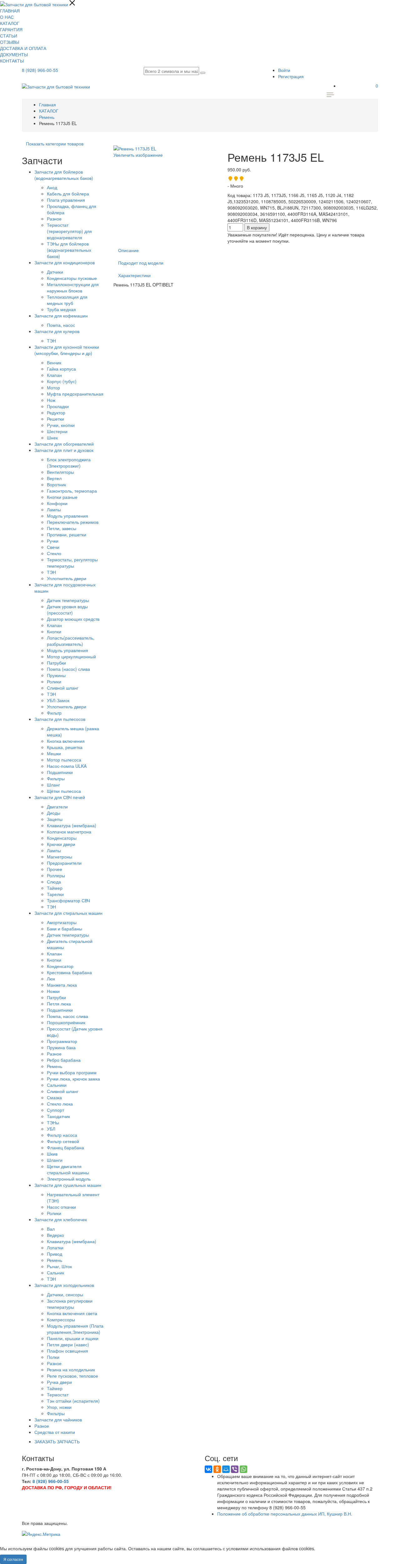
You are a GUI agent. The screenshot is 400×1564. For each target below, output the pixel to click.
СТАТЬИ (8, 36)
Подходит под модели (140, 263)
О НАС (7, 17)
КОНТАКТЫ (12, 61)
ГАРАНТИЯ (11, 29)
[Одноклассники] (217, 1469)
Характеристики (134, 275)
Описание (128, 250)
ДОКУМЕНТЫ (14, 54)
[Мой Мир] (226, 1469)
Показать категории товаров (54, 143)
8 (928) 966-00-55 (40, 70)
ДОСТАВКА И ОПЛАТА (23, 48)
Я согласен (13, 1559)
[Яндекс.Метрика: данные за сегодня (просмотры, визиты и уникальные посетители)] (41, 1534)
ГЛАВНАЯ (10, 11)
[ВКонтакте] (208, 1469)
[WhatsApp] (243, 1469)
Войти (284, 70)
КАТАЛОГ (9, 23)
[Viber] (234, 1469)
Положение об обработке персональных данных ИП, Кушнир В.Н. (284, 1514)
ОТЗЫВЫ (9, 42)
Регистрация (291, 76)
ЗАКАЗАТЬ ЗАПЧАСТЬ (57, 1441)
